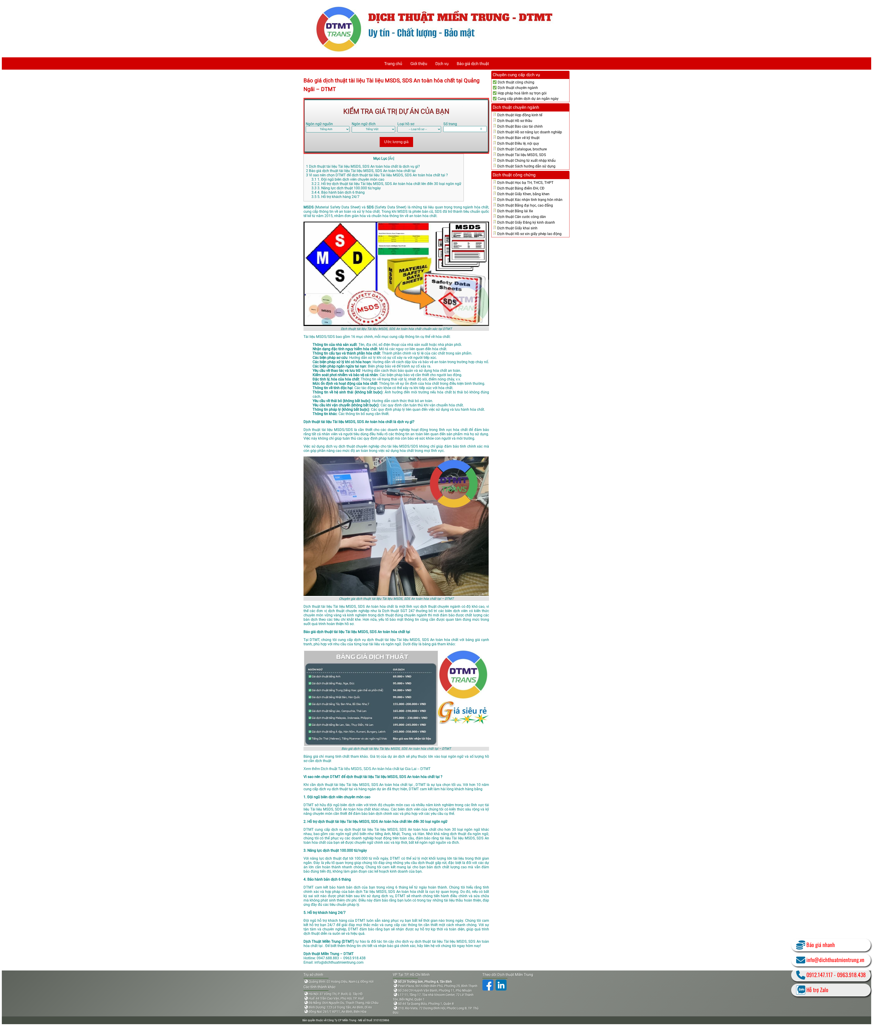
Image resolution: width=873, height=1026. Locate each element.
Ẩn (391, 158)
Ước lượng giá (396, 142)
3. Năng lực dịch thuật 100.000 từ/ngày (346, 188)
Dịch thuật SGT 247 (399, 611)
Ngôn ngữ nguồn (319, 124)
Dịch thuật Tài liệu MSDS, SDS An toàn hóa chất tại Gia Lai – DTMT (376, 769)
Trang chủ (393, 63)
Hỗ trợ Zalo (817, 989)
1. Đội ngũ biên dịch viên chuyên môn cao (347, 179)
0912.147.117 (819, 974)
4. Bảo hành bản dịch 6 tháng (338, 192)
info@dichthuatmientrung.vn (835, 959)
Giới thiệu (418, 63)
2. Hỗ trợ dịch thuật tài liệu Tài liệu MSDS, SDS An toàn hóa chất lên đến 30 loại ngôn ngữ (386, 184)
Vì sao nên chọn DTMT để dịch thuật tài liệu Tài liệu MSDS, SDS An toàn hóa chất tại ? (377, 175)
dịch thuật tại (343, 789)
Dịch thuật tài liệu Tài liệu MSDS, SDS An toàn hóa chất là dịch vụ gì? (363, 166)
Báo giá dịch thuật (473, 63)
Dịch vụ (442, 63)
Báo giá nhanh (820, 944)
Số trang (450, 124)
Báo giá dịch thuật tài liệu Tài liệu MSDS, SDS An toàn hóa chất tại (361, 171)
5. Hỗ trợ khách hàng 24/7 (335, 197)
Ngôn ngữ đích (364, 124)
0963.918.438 (851, 974)
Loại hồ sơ (405, 124)
